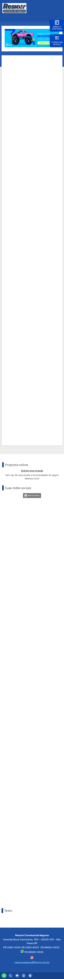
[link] (32, 495)
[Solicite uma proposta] (23, 975)
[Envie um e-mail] (17, 975)
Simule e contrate (57, 28)
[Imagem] (32, 46)
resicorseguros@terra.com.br (32, 962)
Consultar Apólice (57, 43)
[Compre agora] (30, 975)
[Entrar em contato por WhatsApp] (4, 975)
